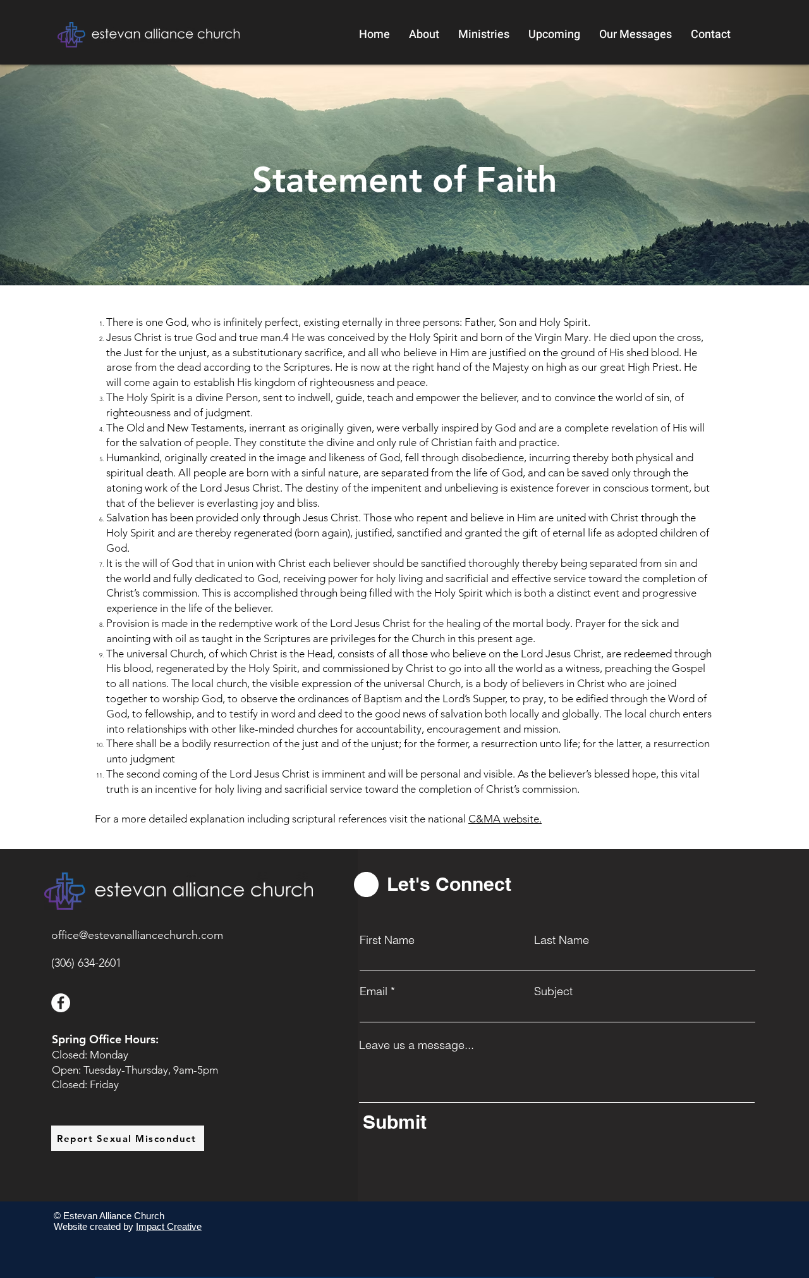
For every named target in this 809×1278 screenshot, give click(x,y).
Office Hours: (124, 1039)
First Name (387, 940)
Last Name (561, 940)
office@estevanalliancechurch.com (137, 935)
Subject (553, 991)
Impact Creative (169, 1226)
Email (373, 991)
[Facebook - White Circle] (60, 1002)
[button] (424, 35)
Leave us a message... (416, 1045)
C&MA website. (505, 818)
